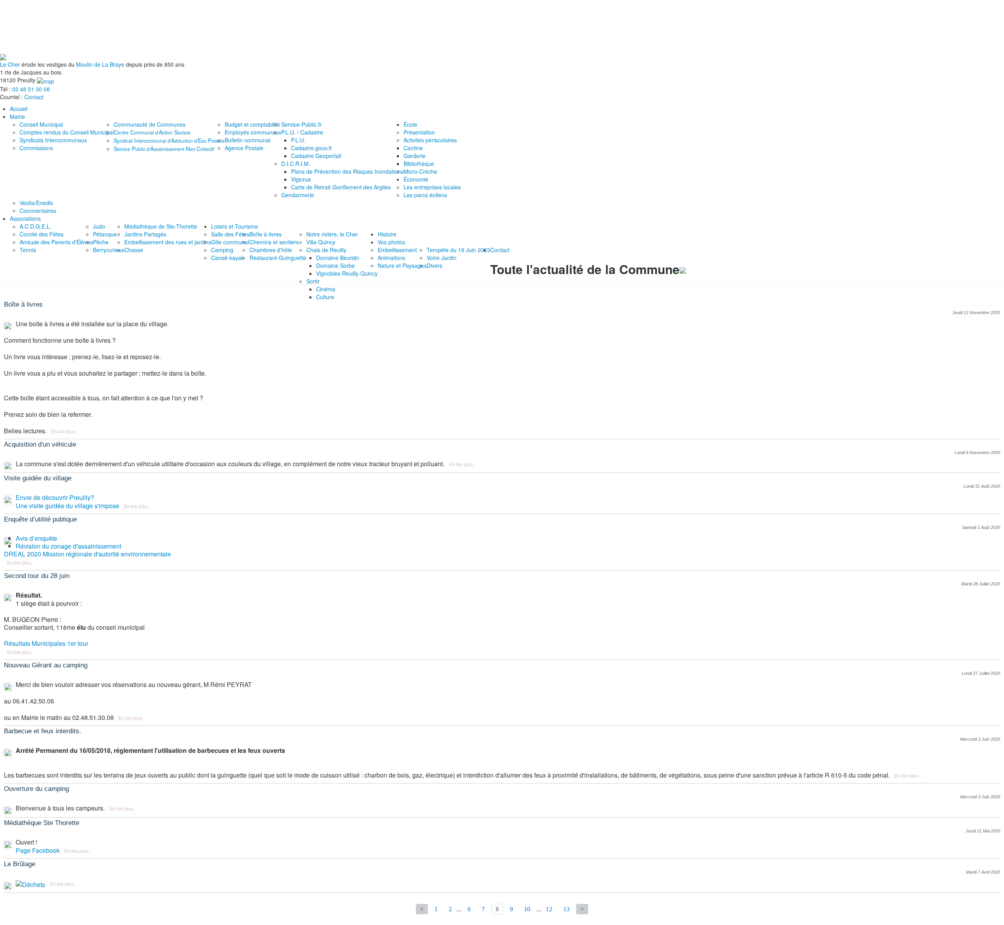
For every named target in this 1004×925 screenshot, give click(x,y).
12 (549, 909)
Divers (434, 265)
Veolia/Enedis (36, 203)
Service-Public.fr (301, 124)
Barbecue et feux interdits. (42, 731)
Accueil (18, 109)
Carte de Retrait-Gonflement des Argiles (341, 187)
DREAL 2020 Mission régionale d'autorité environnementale (87, 553)
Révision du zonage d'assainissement (68, 546)
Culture (325, 297)
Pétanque (105, 234)
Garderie (415, 156)
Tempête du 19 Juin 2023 (458, 250)
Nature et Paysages (402, 265)
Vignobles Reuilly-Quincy (347, 273)
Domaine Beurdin (337, 258)
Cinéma (325, 289)
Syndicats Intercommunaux (53, 140)
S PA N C (164, 149)
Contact (34, 97)
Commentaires (38, 210)
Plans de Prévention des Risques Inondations (347, 171)
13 (566, 909)
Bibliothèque (419, 163)
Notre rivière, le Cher (332, 234)
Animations (391, 258)
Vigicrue (301, 179)
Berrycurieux (108, 250)
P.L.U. (298, 140)
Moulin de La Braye (100, 64)
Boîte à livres (265, 234)
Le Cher (10, 64)
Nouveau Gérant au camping (45, 665)
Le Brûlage (19, 864)
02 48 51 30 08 (31, 89)
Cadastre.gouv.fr (311, 148)
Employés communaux (253, 132)
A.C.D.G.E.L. (35, 226)
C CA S (152, 132)
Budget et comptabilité (252, 124)
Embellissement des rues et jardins (167, 242)
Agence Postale (244, 148)
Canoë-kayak (227, 258)
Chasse (133, 250)
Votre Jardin (442, 258)
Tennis (28, 250)
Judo (99, 226)
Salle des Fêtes (230, 234)
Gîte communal (230, 242)
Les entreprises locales (432, 187)
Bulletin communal (247, 140)
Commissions (36, 148)
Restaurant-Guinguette (277, 258)
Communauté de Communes (150, 124)
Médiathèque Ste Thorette (41, 823)
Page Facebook (38, 850)
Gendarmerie (297, 195)
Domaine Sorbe (335, 265)
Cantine (413, 148)
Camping (222, 250)
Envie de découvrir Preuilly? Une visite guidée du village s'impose (67, 501)
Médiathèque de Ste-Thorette (160, 226)
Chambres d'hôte (270, 250)
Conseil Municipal (41, 124)
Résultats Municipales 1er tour (46, 643)
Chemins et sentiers (274, 242)
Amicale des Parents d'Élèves (56, 242)
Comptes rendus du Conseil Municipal (67, 132)
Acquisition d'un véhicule (40, 444)
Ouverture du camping (36, 788)
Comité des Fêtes (42, 234)
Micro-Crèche (420, 171)
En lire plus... (65, 431)
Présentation (419, 132)
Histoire (387, 234)
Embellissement (397, 250)
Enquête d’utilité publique (40, 519)
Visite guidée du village (37, 478)
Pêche (101, 242)
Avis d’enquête (36, 538)
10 (527, 909)
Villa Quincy (320, 242)
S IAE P (169, 140)
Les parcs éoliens (425, 195)
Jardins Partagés (145, 234)
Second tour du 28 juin (36, 576)
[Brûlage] (30, 883)
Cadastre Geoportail (316, 156)
